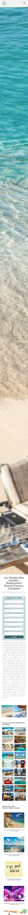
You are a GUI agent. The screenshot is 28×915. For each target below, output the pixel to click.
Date (5, 617)
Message (6, 631)
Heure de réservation (10, 622)
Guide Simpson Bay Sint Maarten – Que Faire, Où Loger (14, 830)
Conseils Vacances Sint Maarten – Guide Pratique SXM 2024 (14, 879)
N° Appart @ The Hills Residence (13, 613)
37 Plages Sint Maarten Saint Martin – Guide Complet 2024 (14, 855)
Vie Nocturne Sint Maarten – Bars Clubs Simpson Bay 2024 (14, 904)
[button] (24, 3)
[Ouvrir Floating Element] (24, 911)
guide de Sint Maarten (9, 687)
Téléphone (7, 608)
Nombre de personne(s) (10, 626)
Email (5, 604)
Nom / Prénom (8, 599)
